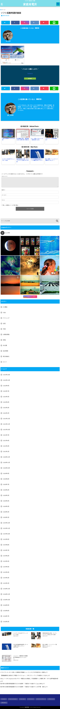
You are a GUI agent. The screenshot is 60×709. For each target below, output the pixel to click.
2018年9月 (6, 605)
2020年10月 (6, 468)
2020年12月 (6, 457)
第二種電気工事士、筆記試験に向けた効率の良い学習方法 (23, 139)
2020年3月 (6, 506)
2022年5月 (6, 396)
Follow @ (30, 73)
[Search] (57, 221)
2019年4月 (6, 566)
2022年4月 (6, 402)
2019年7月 (6, 550)
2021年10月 (6, 429)
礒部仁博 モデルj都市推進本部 (49, 678)
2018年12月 (6, 588)
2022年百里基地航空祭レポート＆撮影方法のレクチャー (37, 160)
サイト (3, 200)
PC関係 (5, 307)
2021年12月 (6, 418)
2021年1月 (6, 451)
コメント (4, 176)
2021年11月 (6, 424)
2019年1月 (6, 583)
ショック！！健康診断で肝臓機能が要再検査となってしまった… (20, 657)
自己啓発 (5, 351)
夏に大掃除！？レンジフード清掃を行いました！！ (51, 160)
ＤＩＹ (5, 362)
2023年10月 (6, 374)
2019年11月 (6, 528)
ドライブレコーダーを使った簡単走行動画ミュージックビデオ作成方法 (20, 672)
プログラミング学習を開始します (51, 139)
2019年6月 (6, 555)
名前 (3, 190)
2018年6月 (6, 621)
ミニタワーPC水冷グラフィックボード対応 (8, 160)
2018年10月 (6, 599)
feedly (30, 78)
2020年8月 (6, 479)
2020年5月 (6, 495)
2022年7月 (6, 391)
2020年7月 (6, 484)
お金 (4, 312)
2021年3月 (6, 446)
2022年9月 (6, 385)
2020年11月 (6, 462)
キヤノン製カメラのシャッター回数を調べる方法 (37, 139)
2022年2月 (6, 407)
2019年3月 (6, 572)
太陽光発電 (6, 334)
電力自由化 (6, 356)
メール (4, 195)
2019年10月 (6, 534)
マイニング (6, 318)
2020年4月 (6, 501)
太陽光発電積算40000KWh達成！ (8, 139)
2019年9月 (6, 539)
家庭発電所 (30, 4)
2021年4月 (6, 440)
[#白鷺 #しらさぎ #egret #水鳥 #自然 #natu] (30, 265)
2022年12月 (6, 380)
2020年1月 (6, 517)
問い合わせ (4, 702)
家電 (4, 340)
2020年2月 (6, 512)
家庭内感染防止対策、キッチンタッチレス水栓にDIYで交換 (23, 160)
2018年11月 (6, 594)
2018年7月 (6, 616)
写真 (4, 329)
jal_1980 (8, 41)
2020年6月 (6, 490)
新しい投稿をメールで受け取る (10, 205)
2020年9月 (6, 473)
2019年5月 (6, 561)
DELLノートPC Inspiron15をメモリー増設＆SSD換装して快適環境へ (19, 678)
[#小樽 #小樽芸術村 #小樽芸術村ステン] (30, 245)
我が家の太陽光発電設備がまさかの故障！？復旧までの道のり (17, 683)
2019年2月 (6, 577)
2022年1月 (6, 413)
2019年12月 (6, 523)
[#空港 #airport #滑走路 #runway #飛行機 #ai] (49, 285)
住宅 (4, 323)
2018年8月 (6, 610)
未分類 (5, 345)
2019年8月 (6, 544)
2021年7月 (6, 435)
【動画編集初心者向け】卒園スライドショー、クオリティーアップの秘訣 (20, 675)
